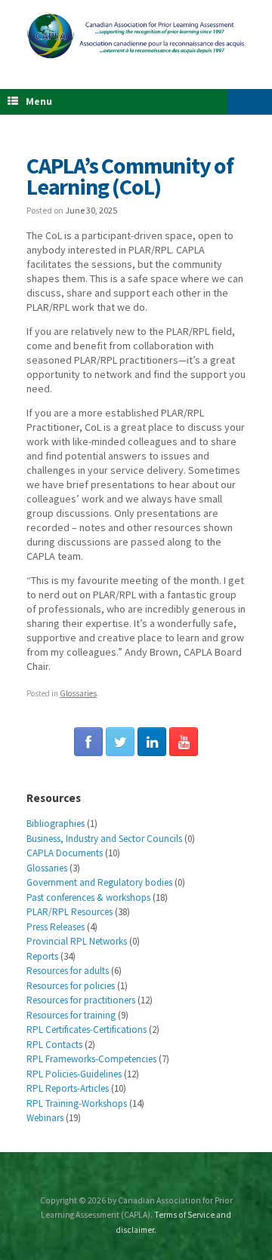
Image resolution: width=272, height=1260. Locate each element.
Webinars (44, 1117)
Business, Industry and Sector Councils (104, 838)
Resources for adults (67, 970)
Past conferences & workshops (88, 897)
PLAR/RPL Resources (69, 911)
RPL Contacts (54, 1044)
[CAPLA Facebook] (88, 741)
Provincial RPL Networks (76, 941)
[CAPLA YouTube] (183, 741)
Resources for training (71, 1015)
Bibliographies (55, 823)
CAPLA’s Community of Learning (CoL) (129, 176)
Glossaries (78, 693)
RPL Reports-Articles (67, 1088)
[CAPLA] (136, 35)
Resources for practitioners (80, 1000)
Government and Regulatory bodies (99, 882)
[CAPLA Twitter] (120, 741)
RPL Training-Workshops (76, 1103)
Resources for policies (70, 985)
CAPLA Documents (64, 853)
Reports (42, 956)
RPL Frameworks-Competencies (91, 1059)
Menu (39, 101)
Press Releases (55, 926)
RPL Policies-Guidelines (74, 1074)
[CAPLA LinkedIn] (152, 741)
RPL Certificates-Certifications (86, 1029)
